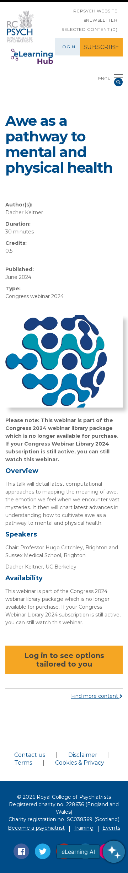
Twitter (42, 851)
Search (118, 82)
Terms (23, 762)
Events (111, 828)
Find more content (95, 696)
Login (67, 46)
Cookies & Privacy (79, 762)
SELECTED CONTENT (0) (89, 29)
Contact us (29, 754)
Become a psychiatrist (36, 828)
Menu (104, 78)
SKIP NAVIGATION (68, 8)
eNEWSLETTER (101, 20)
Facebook (21, 851)
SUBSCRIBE (101, 47)
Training (84, 828)
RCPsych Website (95, 11)
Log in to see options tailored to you (64, 659)
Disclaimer (82, 754)
